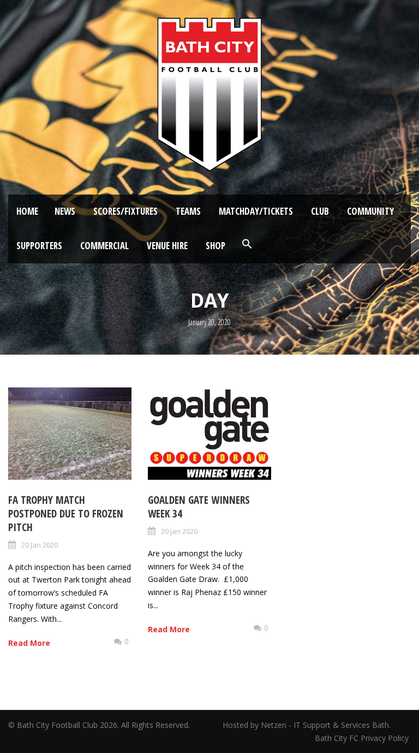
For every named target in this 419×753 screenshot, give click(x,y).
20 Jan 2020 (39, 545)
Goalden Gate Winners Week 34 (199, 507)
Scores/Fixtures (125, 211)
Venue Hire (167, 245)
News (65, 211)
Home (27, 211)
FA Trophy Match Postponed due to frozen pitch (65, 513)
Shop (215, 245)
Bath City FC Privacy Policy (363, 738)
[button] (247, 244)
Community (370, 211)
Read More (29, 643)
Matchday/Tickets (256, 211)
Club (320, 211)
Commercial (104, 245)
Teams (188, 211)
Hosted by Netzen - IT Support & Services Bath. (307, 725)
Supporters (39, 245)
